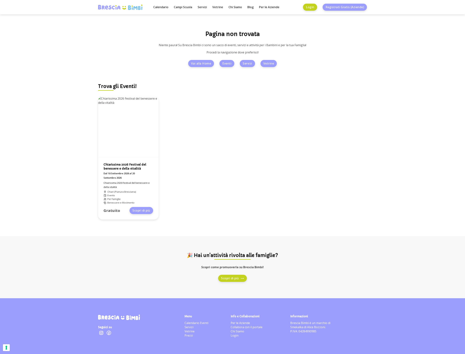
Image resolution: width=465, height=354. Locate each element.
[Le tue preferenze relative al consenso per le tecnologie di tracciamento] (6, 347)
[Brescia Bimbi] (119, 317)
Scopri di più (141, 210)
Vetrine (217, 7)
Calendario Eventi (196, 323)
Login (310, 7)
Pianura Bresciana (125, 191)
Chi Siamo (235, 7)
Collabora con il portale (246, 327)
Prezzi (189, 335)
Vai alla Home (201, 63)
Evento (111, 195)
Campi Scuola (183, 7)
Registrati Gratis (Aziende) (345, 7)
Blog (250, 7)
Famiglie (116, 199)
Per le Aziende (269, 7)
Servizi (202, 7)
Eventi (226, 63)
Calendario (160, 7)
